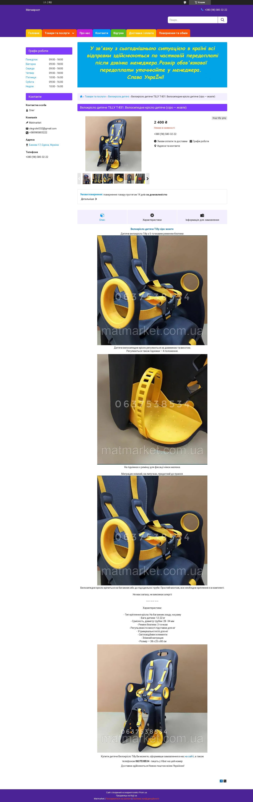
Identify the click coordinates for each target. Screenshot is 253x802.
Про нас (85, 33)
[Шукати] (222, 20)
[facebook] (221, 781)
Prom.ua (143, 792)
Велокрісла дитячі (118, 96)
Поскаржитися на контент (118, 799)
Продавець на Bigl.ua (126, 795)
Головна (33, 33)
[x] (225, 781)
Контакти (101, 33)
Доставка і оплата (141, 33)
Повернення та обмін (173, 33)
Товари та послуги (57, 33)
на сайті (189, 756)
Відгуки (118, 33)
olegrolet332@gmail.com (43, 128)
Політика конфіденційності (146, 799)
